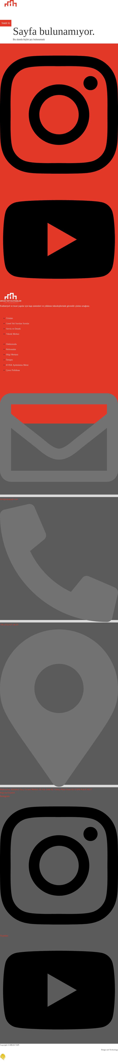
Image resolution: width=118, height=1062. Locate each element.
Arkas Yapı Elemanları (15, 312)
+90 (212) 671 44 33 (9, 625)
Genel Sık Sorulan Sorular (17, 323)
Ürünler (9, 318)
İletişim (9, 360)
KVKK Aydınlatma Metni (17, 365)
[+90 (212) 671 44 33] (59, 621)
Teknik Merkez (12, 334)
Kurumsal (7, 338)
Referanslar (11, 349)
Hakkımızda (11, 344)
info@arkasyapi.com (9, 499)
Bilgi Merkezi (12, 354)
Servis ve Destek (13, 329)
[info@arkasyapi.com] (59, 496)
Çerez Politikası (13, 370)
